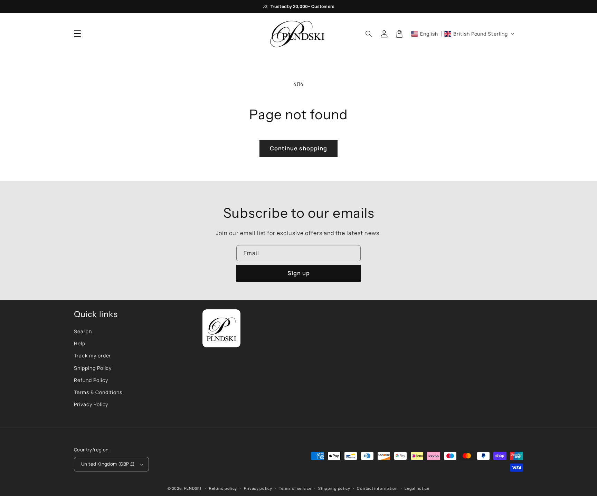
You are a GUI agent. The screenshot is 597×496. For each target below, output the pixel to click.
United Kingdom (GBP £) (108, 464)
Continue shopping (298, 148)
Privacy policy (258, 488)
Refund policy (223, 488)
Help (79, 343)
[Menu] (77, 33)
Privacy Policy (91, 404)
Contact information (377, 488)
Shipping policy (334, 488)
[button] (369, 33)
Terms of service (295, 488)
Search (83, 331)
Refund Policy (91, 380)
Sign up (298, 273)
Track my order (92, 355)
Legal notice (417, 488)
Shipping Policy (93, 368)
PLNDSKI (192, 488)
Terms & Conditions (98, 392)
